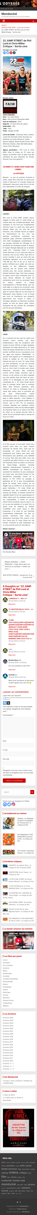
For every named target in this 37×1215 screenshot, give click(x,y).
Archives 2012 (8, 1055)
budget (32, 1169)
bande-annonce (9, 1169)
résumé (4, 1191)
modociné (6, 1180)
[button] (13, 1145)
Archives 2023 (8, 1026)
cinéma (13, 1172)
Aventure (6, 968)
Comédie (6, 976)
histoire (14, 1177)
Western (6, 1006)
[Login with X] (8, 703)
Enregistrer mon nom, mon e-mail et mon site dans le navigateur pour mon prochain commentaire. (18, 772)
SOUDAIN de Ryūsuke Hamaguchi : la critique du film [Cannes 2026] (25, 853)
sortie (28, 1191)
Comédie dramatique (10, 979)
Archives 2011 (8, 1058)
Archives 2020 (8, 1034)
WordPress (26, 1212)
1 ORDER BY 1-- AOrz (16, 598)
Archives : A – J (8, 1063)
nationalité (20, 1185)
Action (5, 960)
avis (22, 1165)
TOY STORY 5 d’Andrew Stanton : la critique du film (25, 837)
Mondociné (9, 14)
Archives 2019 (8, 1036)
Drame (5, 984)
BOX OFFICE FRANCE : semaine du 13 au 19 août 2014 (17, 576)
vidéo (13, 1193)
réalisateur (26, 1188)
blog (19, 1169)
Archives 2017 (8, 1042)
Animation (6, 963)
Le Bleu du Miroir (9, 1095)
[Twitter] (7, 52)
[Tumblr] (14, 52)
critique (23, 1172)
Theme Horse (21, 1209)
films (8, 1177)
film (3, 1176)
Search (32, 792)
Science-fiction (8, 1000)
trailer (8, 1193)
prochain (3, 1188)
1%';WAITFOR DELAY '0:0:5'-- (20, 609)
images (20, 1177)
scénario (11, 1191)
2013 (3, 1162)
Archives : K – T (8, 1066)
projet (18, 1188)
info (24, 1177)
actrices (23, 1162)
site (16, 1191)
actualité (32, 1162)
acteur (8, 1162)
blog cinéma (26, 1169)
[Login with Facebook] (4, 703)
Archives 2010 (8, 1061)
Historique (6, 992)
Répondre (12, 604)
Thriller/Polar (7, 1003)
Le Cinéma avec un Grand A (13, 1098)
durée (29, 1173)
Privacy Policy (6, 699)
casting (4, 1173)
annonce (11, 1165)
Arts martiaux (8, 965)
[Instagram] (13, 804)
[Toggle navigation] (3, 21)
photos (31, 1184)
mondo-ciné (18, 1180)
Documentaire (8, 981)
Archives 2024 (8, 1023)
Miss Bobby (7, 1100)
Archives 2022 (8, 1028)
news (25, 1185)
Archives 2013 (8, 1053)
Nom (4, 741)
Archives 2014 (8, 1050)
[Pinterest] (10, 52)
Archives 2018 (8, 1039)
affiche (3, 1166)
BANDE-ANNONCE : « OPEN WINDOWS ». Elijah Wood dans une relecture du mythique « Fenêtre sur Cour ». (17, 565)
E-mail (5, 750)
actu (27, 1162)
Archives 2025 (8, 1020)
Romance (6, 998)
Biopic (5, 971)
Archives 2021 (8, 1031)
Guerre (5, 990)
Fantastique (7, 987)
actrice (18, 1162)
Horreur (5, 995)
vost (17, 1193)
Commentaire (8, 715)
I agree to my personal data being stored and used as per (17, 698)
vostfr (20, 1193)
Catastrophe (7, 973)
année (17, 1166)
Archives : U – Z (8, 1069)
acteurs (13, 1162)
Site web (6, 759)
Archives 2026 (8, 1018)
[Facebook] (4, 52)
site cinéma (21, 1191)
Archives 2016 (8, 1045)
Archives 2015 (8, 1047)
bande (28, 1165)
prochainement (11, 1188)
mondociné (8, 1184)
